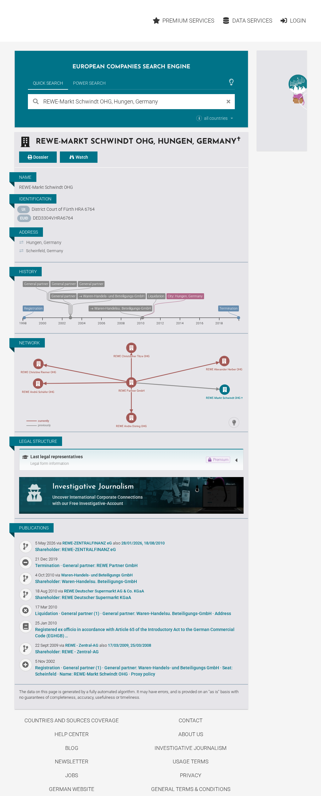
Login (298, 20)
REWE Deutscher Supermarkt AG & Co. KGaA (104, 591)
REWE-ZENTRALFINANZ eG (87, 543)
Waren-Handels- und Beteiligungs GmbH (97, 575)
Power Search (89, 83)
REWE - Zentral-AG (82, 645)
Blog (71, 748)
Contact (191, 720)
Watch (81, 157)
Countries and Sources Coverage (71, 720)
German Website (71, 789)
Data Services (252, 20)
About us (190, 734)
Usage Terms (190, 761)
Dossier (40, 157)
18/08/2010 (154, 543)
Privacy (190, 775)
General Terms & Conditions (190, 789)
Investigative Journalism (191, 748)
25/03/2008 (140, 645)
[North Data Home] (51, 21)
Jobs (71, 775)
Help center (72, 734)
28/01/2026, (132, 543)
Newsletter (71, 761)
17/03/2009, (118, 645)
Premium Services (188, 20)
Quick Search (48, 83)
